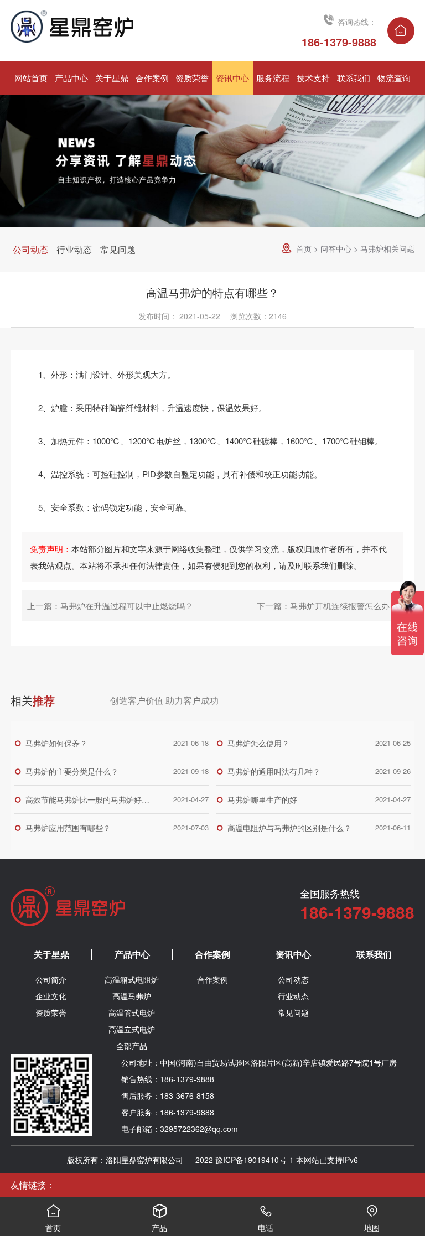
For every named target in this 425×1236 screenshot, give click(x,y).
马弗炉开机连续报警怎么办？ (344, 605)
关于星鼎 (51, 954)
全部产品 (131, 1045)
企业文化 (50, 995)
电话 (265, 1218)
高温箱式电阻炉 (132, 979)
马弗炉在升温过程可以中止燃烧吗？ (126, 605)
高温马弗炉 (131, 995)
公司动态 (30, 249)
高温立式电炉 (131, 1029)
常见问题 (118, 249)
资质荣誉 (50, 1012)
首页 (304, 248)
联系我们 (374, 954)
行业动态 (74, 249)
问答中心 (335, 248)
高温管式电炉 (131, 1012)
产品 (159, 1218)
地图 (372, 1218)
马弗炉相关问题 (387, 248)
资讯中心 (293, 954)
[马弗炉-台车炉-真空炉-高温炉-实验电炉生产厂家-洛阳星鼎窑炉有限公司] (111, 26)
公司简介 (50, 979)
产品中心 (132, 954)
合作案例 (212, 954)
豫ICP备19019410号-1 (254, 1159)
